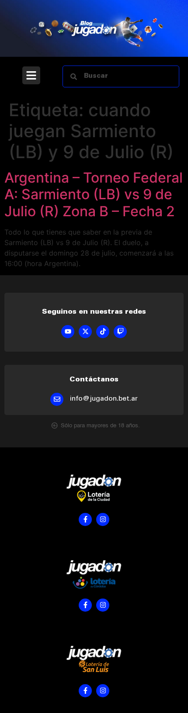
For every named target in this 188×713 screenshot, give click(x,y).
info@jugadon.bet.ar (104, 398)
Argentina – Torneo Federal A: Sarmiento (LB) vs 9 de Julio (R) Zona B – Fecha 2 (93, 194)
